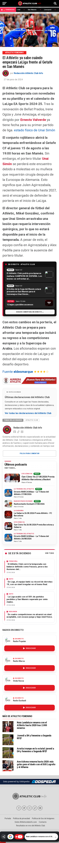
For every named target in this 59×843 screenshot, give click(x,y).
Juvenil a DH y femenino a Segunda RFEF (34, 737)
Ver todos (10, 468)
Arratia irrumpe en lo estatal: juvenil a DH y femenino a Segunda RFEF (35, 750)
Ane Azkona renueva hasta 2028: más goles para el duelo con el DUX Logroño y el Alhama (36, 764)
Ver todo (49, 553)
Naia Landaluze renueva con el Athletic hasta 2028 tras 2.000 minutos (32, 725)
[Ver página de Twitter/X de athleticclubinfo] (24, 808)
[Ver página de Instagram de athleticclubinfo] (29, 808)
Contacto (43, 822)
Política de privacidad (21, 818)
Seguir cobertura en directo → (30, 312)
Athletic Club (32, 420)
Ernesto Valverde (33, 120)
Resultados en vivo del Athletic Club (30, 825)
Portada (8, 818)
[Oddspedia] (43, 781)
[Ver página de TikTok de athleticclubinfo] (35, 808)
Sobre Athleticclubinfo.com (26, 822)
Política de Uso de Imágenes (43, 818)
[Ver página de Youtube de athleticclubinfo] (40, 808)
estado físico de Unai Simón (34, 130)
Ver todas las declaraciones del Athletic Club (28, 413)
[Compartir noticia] (4, 836)
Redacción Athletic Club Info (28, 73)
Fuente (17, 372)
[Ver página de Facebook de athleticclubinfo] (18, 808)
